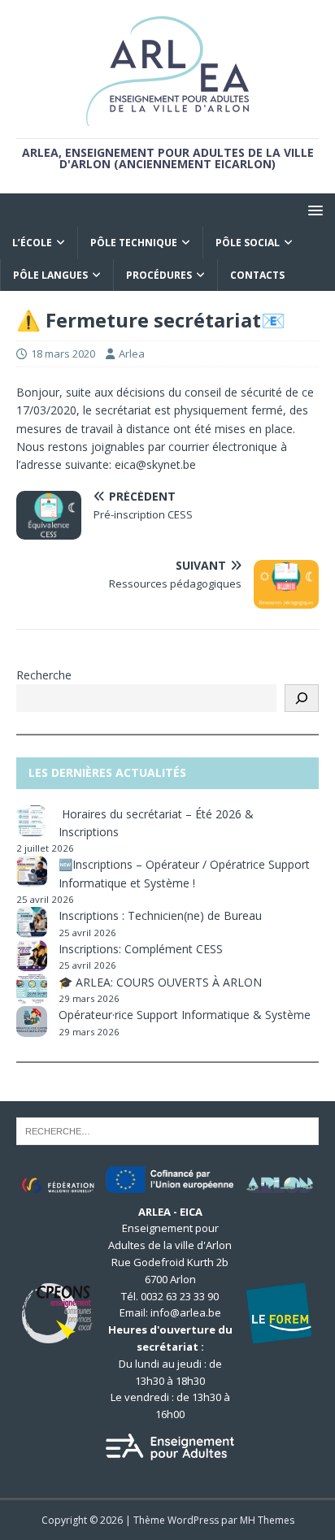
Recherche (44, 675)
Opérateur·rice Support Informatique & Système (185, 1014)
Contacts (257, 275)
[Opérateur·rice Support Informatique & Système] (31, 1021)
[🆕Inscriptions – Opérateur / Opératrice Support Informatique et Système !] (31, 871)
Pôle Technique (133, 242)
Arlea (132, 353)
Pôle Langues (50, 275)
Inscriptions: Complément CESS (141, 949)
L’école (32, 242)
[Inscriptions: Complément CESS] (31, 955)
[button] (312, 209)
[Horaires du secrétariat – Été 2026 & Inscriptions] (31, 820)
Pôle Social (247, 242)
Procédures (159, 275)
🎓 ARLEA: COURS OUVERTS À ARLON (160, 982)
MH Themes (267, 1520)
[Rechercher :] (167, 1129)
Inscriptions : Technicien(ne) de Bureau (160, 915)
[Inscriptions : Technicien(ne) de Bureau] (31, 922)
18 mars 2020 (63, 353)
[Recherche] (302, 698)
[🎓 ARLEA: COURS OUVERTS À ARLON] (31, 989)
